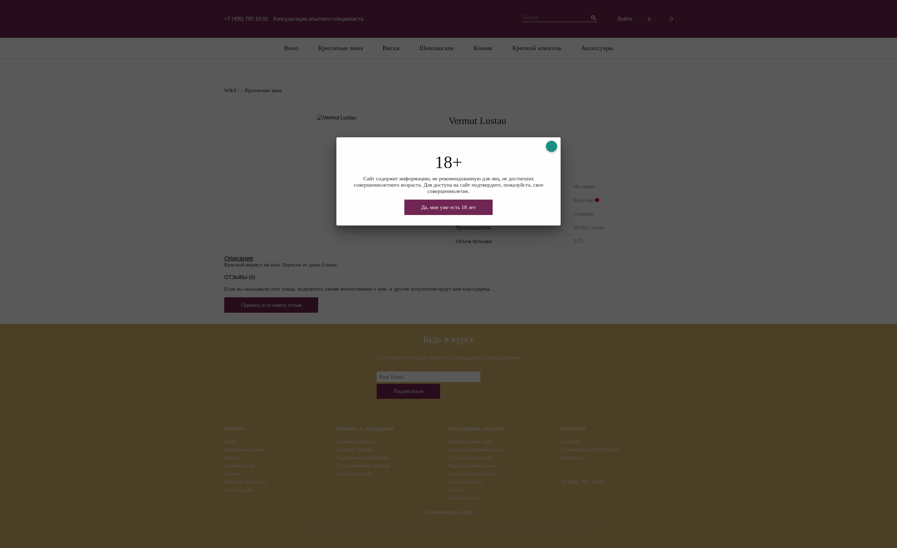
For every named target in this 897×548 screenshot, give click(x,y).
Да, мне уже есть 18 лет (448, 207)
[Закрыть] (551, 146)
